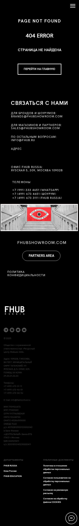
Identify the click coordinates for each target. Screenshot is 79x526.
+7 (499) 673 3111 (25, 198)
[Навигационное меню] (72, 6)
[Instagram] (12, 330)
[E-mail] (24, 330)
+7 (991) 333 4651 (25, 190)
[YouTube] (18, 330)
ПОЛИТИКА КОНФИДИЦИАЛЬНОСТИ (26, 273)
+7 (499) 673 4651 (26, 194)
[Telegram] (6, 330)
